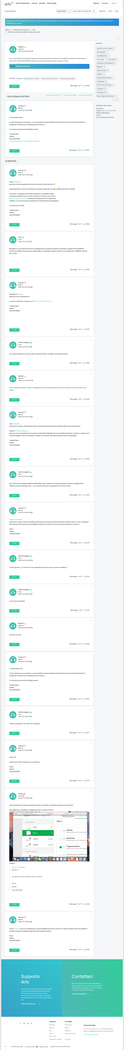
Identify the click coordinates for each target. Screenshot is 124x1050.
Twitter (24, 1023)
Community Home (70, 1033)
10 (78, 576)
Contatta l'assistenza (79, 994)
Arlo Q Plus (52, 1036)
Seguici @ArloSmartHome (91, 1034)
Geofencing (100, 81)
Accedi (110, 11)
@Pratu (19, 294)
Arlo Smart (112, 59)
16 (77, 904)
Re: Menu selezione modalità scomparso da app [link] (24, 32)
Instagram (31, 1023)
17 (78, 949)
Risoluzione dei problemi (67, 78)
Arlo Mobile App (102, 55)
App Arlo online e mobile (31, 78)
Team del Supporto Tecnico (18, 198)
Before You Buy (101, 70)
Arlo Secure (100, 59)
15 (78, 780)
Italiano (7, 30)
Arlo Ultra (52, 1025)
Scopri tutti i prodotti (55, 1039)
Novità (67, 1027)
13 (78, 150)
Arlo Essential (101, 52)
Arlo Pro (51, 1027)
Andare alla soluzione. (23, 66)
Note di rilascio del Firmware (105, 96)
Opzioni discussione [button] (118, 39)
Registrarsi (102, 11)
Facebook (20, 1023)
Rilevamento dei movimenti (50, 78)
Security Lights (51, 3)
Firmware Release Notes (104, 77)
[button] (91, 44)
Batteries (99, 66)
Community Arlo (10, 11)
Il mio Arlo (105, 3)
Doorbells (42, 3)
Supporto (96, 3)
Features (99, 74)
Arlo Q (51, 1033)
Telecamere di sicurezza (21, 30)
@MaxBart (16, 182)
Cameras (34, 3)
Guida (116, 11)
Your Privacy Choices (30, 1046)
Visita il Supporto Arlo (28, 1004)
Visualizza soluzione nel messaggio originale (24, 141)
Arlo (34, 30)
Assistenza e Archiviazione (105, 63)
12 (77, 644)
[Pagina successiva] (117, 99)
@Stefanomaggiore (20, 431)
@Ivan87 (17, 929)
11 (78, 610)
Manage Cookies (44, 1046)
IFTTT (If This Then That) (104, 85)
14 (78, 732)
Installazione (101, 92)
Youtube (28, 1023)
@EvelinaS (15, 867)
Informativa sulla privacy (17, 1046)
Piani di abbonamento (23, 3)
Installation (100, 88)
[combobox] (84, 11)
